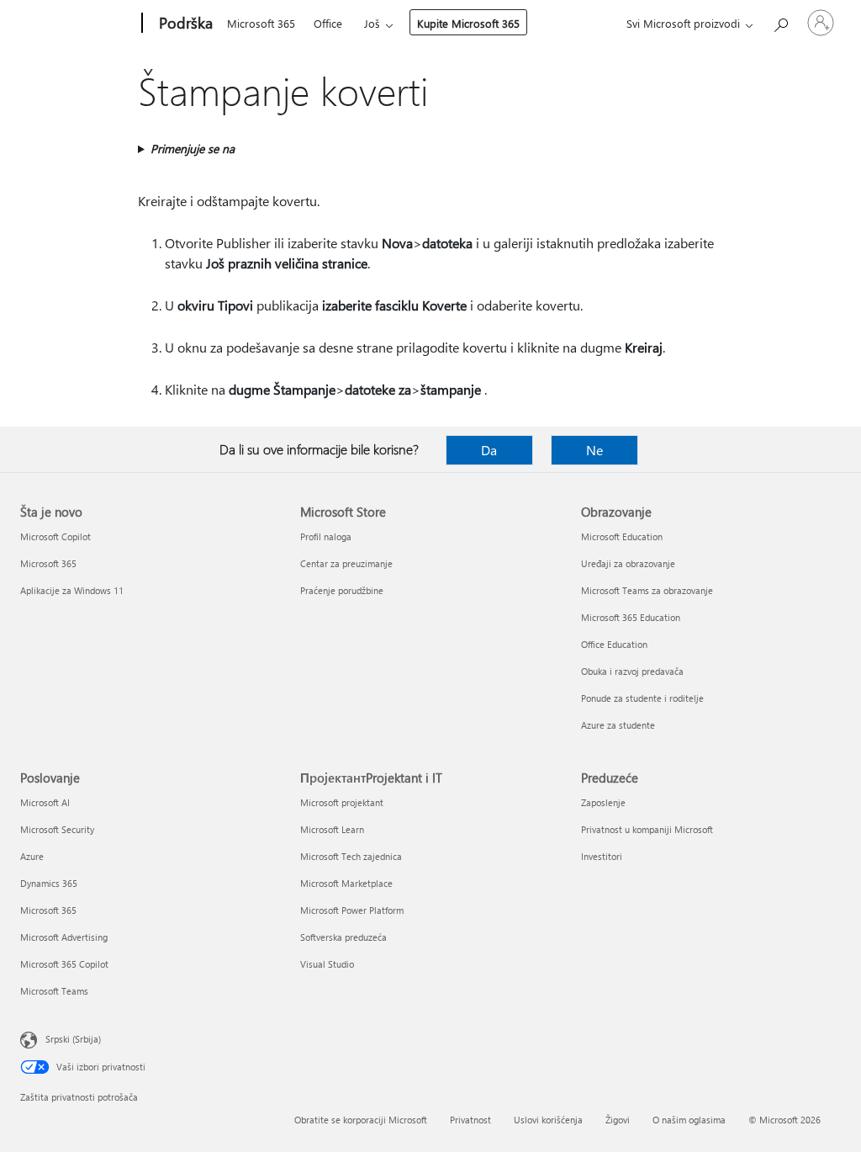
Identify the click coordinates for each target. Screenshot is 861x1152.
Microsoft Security (57, 829)
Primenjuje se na (193, 149)
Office (328, 23)
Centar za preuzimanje (346, 563)
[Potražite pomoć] (780, 21)
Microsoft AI (45, 802)
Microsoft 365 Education (630, 617)
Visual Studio (327, 964)
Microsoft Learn (332, 829)
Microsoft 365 (261, 23)
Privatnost (470, 1119)
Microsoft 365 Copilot (64, 964)
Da (489, 450)
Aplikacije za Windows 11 (72, 590)
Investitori (601, 856)
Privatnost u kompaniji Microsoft (647, 829)
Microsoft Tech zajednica (351, 856)
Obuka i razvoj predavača (632, 671)
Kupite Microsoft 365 (468, 23)
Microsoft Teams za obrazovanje (647, 590)
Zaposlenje (603, 802)
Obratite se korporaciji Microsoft (360, 1119)
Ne (594, 450)
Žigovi (617, 1119)
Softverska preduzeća (343, 937)
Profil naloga (325, 536)
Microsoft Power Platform (352, 910)
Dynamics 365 (48, 883)
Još (372, 23)
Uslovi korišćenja (548, 1119)
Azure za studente (618, 725)
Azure (32, 856)
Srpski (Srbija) (73, 1039)
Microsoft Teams (54, 991)
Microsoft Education (622, 536)
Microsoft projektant (341, 802)
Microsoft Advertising (64, 937)
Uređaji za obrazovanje (628, 563)
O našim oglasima (689, 1119)
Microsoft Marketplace (346, 883)
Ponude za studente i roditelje (642, 698)
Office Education (614, 644)
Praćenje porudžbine (341, 590)
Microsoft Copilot (55, 536)
